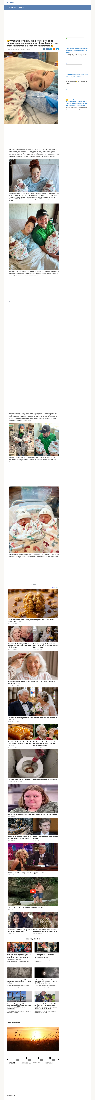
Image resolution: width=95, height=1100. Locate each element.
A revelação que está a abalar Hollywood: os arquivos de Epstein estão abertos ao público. (77, 50)
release (10, 2)
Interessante (22, 7)
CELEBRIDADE (12, 7)
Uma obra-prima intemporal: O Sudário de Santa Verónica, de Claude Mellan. (19, 981)
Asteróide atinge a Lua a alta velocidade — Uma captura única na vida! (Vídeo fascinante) (46, 981)
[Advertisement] (47, 22)
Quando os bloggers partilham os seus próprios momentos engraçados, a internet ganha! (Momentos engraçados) (19, 1006)
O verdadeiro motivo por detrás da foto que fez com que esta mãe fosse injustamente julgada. (46, 955)
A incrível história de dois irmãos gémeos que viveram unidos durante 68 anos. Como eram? (77, 76)
